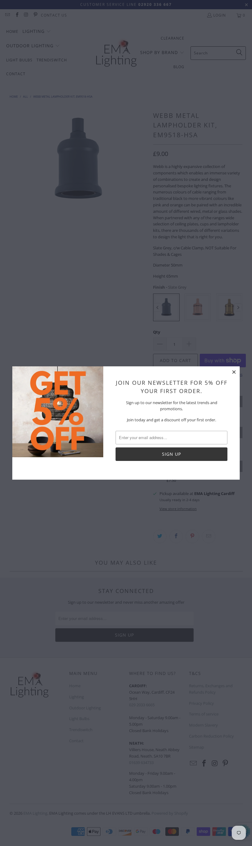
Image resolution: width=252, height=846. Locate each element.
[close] (234, 371)
